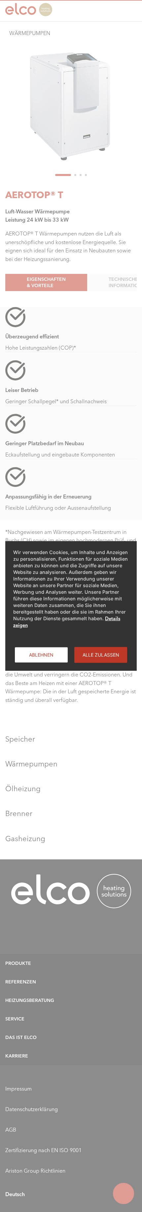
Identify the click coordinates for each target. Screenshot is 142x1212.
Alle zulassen (101, 655)
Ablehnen (41, 655)
